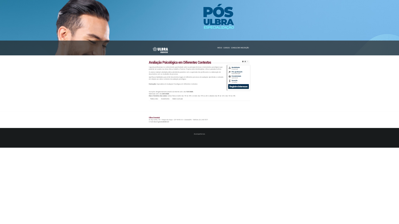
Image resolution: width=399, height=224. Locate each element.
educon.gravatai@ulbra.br (161, 122)
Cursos (226, 48)
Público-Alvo (154, 99)
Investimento (165, 99)
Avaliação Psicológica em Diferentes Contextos (180, 62)
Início (219, 48)
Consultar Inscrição (240, 48)
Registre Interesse (238, 86)
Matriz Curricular (177, 99)
